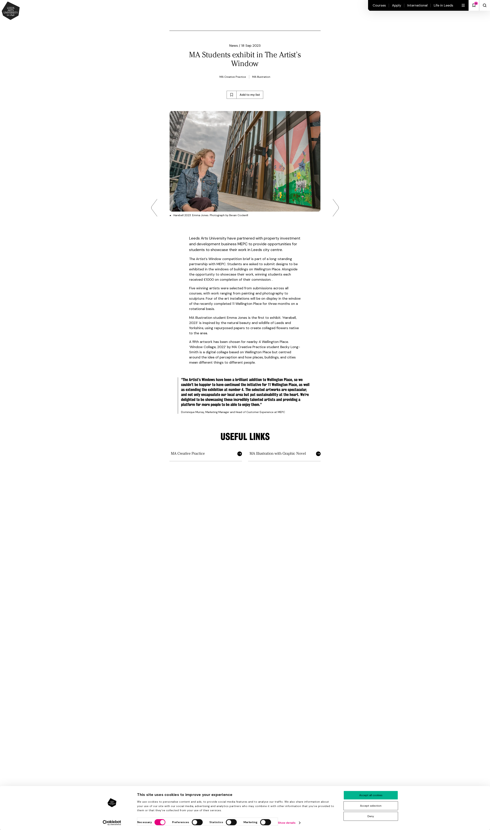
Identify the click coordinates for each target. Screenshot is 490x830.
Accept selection (370, 805)
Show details (287, 822)
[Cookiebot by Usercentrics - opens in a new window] (112, 822)
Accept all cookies (370, 795)
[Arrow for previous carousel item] (154, 208)
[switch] (197, 822)
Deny (371, 816)
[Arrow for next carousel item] (336, 208)
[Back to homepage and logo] (11, 11)
